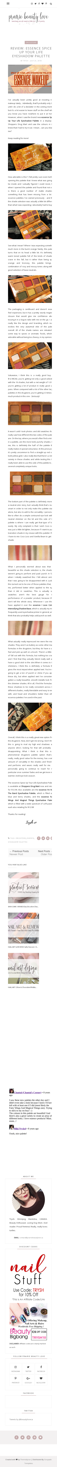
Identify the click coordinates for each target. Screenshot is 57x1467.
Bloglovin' (41, 1383)
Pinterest (15, 1383)
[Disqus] (31, 1044)
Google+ (28, 1383)
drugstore (31, 43)
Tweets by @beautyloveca (21, 1419)
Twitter (28, 1371)
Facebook (41, 1371)
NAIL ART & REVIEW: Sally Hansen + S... (23, 947)
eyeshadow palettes (17, 842)
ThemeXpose (25, 1459)
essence (30, 838)
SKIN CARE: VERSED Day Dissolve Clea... (23, 906)
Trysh (26, 61)
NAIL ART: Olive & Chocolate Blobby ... (22, 987)
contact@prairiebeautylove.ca (31, 1237)
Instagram (15, 1371)
